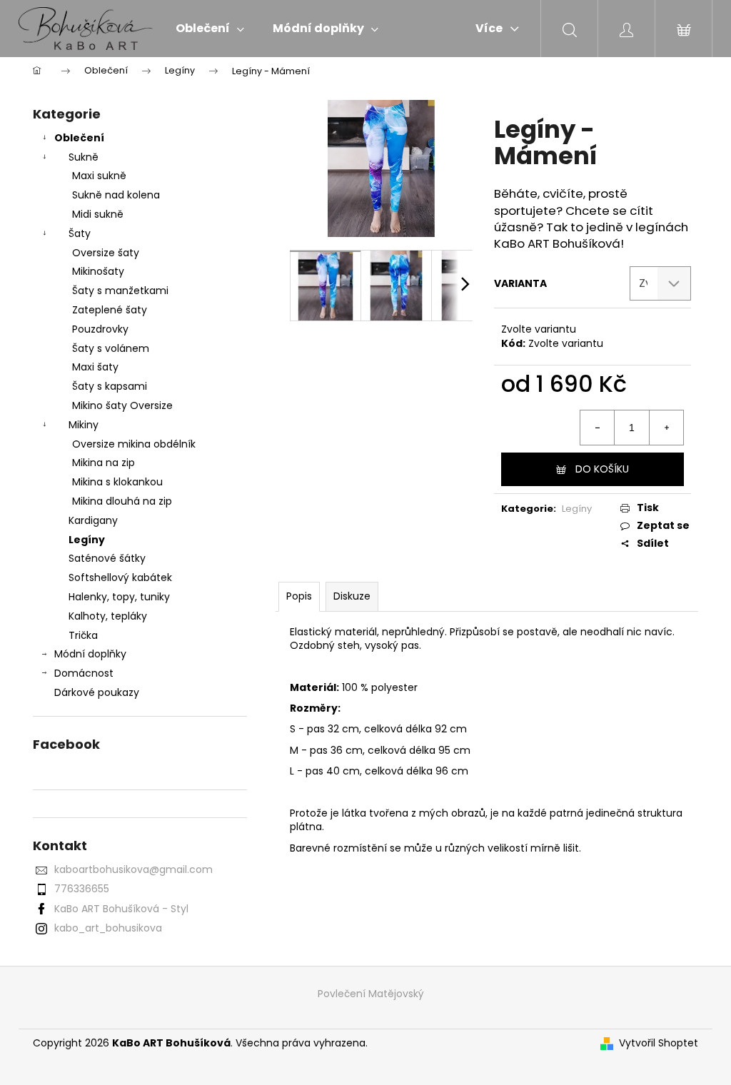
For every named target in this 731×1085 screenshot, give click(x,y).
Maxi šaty (95, 367)
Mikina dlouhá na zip (122, 501)
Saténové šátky (107, 558)
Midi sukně (97, 214)
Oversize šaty (105, 253)
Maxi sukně (99, 175)
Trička (83, 635)
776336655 (81, 889)
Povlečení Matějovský (371, 993)
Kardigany (93, 520)
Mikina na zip (103, 462)
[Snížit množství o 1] (597, 427)
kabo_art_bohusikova (108, 928)
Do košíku (602, 469)
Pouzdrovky (100, 329)
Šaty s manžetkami (120, 290)
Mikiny (84, 425)
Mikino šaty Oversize (122, 405)
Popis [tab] (299, 596)
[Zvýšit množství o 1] (666, 427)
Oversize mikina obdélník (134, 444)
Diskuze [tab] (351, 596)
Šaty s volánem (110, 348)
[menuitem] (209, 28)
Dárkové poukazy (96, 692)
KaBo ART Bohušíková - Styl (121, 909)
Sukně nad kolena (116, 195)
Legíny (87, 540)
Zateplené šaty (109, 310)
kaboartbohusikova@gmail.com (133, 869)
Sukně (84, 157)
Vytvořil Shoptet (658, 1043)
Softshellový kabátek (120, 577)
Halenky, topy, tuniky (119, 597)
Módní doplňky (90, 654)
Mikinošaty (98, 271)
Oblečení (79, 138)
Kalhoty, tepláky (108, 616)
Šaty (80, 233)
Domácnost (84, 673)
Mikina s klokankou (117, 482)
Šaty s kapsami (109, 386)
